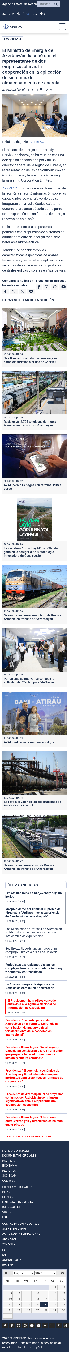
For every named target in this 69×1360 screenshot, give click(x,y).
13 (37, 1298)
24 (10, 1310)
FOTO (5, 1217)
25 (18, 1310)
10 (10, 1298)
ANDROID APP (11, 1260)
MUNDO (7, 1197)
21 (46, 1304)
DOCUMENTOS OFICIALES (19, 1155)
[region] (36, 1014)
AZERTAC (36, 142)
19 (28, 1304)
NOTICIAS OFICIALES (16, 1150)
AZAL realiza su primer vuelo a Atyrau (30, 742)
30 (63, 1310)
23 (63, 1304)
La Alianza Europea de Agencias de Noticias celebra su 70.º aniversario (29, 986)
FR (23, 13)
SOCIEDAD (9, 1175)
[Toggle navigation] (61, 26)
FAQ (4, 1250)
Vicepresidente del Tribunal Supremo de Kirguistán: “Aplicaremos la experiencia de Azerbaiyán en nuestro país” (33, 912)
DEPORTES (9, 1192)
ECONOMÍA (13, 39)
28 (46, 1310)
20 (37, 1304)
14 (46, 1298)
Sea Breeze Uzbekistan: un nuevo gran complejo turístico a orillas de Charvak (30, 360)
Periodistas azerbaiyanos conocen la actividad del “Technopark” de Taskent (30, 680)
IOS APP (7, 1265)
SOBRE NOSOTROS (14, 1228)
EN (13, 13)
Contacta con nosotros (20, 1223)
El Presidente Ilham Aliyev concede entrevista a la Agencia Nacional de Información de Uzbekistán (31, 1004)
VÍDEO (6, 1212)
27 (37, 1310)
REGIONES (9, 1170)
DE (18, 13)
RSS (4, 1255)
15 (54, 1298)
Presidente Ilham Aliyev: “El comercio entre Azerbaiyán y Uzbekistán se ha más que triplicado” (34, 1120)
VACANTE (8, 1243)
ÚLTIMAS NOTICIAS (22, 885)
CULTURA (8, 1180)
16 (63, 1298)
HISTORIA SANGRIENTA (17, 1202)
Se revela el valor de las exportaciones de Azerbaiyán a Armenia (32, 803)
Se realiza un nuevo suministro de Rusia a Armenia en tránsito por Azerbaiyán (32, 617)
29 (54, 1310)
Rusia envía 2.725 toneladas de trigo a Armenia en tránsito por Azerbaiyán (30, 423)
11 (18, 1298)
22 (54, 1304)
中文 (43, 13)
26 (28, 1310)
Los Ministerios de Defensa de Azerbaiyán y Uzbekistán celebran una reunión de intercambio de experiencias (33, 932)
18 (18, 1304)
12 (28, 1298)
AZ (4, 13)
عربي (34, 13)
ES (27, 13)
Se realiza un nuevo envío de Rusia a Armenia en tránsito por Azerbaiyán (29, 867)
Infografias (11, 1207)
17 (10, 1304)
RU (8, 13)
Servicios (9, 1238)
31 (10, 1316)
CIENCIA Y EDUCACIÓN (17, 1187)
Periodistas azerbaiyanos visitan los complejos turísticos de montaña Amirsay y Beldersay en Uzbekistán (33, 968)
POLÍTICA (8, 1160)
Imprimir (34, 89)
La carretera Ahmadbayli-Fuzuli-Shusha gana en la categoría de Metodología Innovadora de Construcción (31, 552)
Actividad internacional (21, 1233)
